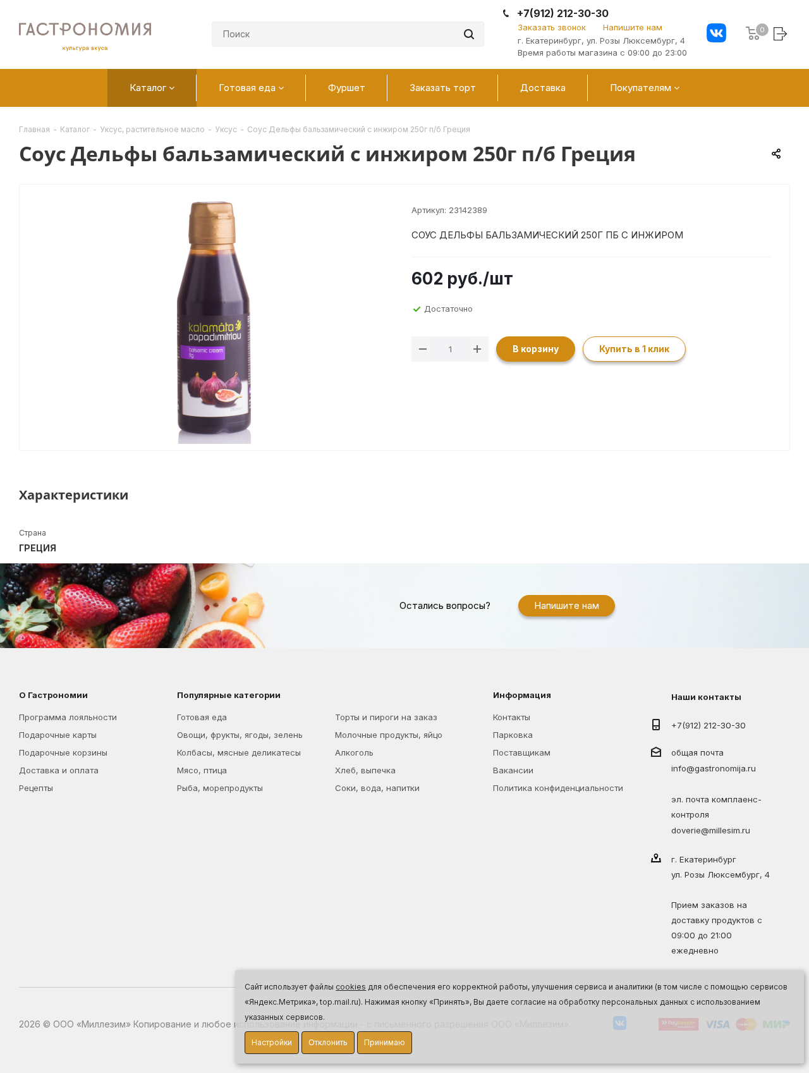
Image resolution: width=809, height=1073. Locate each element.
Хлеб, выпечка (365, 770)
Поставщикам (521, 752)
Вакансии (513, 770)
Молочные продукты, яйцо (388, 735)
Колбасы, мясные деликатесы (239, 752)
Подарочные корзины (63, 752)
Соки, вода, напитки (377, 788)
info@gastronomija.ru (713, 769)
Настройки (272, 1042)
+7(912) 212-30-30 (563, 14)
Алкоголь (354, 752)
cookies (351, 986)
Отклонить (328, 1042)
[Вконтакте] (716, 34)
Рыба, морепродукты (220, 788)
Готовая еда (202, 717)
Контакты (511, 717)
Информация (522, 695)
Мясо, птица (202, 770)
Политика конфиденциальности (558, 788)
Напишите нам (632, 27)
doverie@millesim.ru (710, 830)
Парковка (513, 735)
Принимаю (384, 1042)
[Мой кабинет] (782, 33)
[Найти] (469, 34)
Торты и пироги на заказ (386, 717)
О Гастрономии (53, 695)
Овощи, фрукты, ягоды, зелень (240, 735)
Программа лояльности (68, 717)
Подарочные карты (58, 735)
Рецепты (36, 788)
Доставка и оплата (59, 770)
